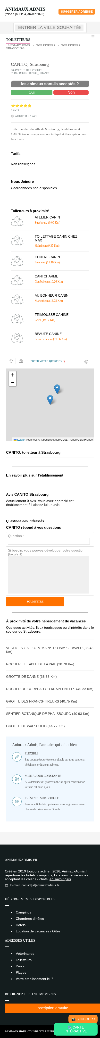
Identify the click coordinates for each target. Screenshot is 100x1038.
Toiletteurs (45, 45)
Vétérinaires (25, 953)
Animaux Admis (25, 9)
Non (71, 92)
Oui (32, 92)
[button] (50, 400)
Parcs (20, 966)
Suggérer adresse (77, 11)
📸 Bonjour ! (83, 1019)
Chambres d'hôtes (30, 919)
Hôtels (20, 925)
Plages (21, 972)
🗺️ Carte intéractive (76, 1029)
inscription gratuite (52, 1008)
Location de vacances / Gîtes (38, 931)
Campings (23, 912)
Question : (16, 536)
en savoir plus (60, 879)
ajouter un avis (26, 116)
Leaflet (21, 439)
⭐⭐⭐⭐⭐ (21, 106)
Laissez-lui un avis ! (46, 505)
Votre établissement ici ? (34, 979)
